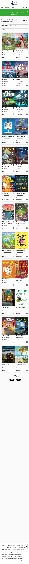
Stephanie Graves (20, 337)
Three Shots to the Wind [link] (21, 364)
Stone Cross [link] (19, 108)
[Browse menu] (26, 8)
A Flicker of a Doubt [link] (7, 250)
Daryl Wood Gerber (21, 223)
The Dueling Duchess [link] (21, 51)
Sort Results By (4, 25)
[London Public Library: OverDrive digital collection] (14, 3)
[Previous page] (10, 376)
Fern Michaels (6, 195)
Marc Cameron (6, 81)
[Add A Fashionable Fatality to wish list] (13, 342)
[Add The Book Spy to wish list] (13, 314)
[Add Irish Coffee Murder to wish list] (27, 314)
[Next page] (20, 376)
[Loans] (23, 8)
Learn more (14, 14)
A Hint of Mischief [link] (20, 221)
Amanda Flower (7, 52)
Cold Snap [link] (4, 79)
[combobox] (11, 7)
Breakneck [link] (18, 79)
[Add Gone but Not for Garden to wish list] (27, 285)
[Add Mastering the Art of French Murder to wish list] (13, 143)
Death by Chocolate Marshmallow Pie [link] (21, 136)
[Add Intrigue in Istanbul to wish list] (13, 228)
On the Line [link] (5, 193)
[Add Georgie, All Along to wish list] (27, 257)
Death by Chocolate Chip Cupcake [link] (21, 165)
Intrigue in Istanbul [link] (6, 221)
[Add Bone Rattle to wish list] (13, 114)
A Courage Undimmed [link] (21, 335)
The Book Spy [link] (5, 307)
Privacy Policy (15, 547)
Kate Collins (19, 280)
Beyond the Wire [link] (6, 364)
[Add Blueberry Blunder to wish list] (13, 57)
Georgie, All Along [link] (20, 250)
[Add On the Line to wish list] (13, 200)
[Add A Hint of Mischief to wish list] (27, 228)
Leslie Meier (19, 309)
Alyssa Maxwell (7, 337)
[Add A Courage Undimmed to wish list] (27, 342)
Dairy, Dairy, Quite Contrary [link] (7, 278)
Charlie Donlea (20, 195)
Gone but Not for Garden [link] (21, 278)
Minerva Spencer (20, 52)
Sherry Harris (19, 366)
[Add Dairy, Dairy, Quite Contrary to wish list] (13, 285)
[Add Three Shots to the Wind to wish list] (27, 371)
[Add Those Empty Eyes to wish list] (27, 200)
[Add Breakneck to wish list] (27, 86)
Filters (3, 29)
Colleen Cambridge (7, 138)
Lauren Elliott (6, 166)
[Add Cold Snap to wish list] (13, 86)
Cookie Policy (18, 560)
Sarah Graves (20, 138)
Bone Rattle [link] (5, 108)
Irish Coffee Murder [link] (20, 307)
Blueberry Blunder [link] (6, 51)
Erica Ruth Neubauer (8, 223)
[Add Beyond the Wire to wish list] (13, 371)
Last (18, 379)
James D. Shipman (7, 366)
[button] (24, 21)
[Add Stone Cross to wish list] (27, 114)
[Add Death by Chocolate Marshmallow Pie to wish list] (27, 143)
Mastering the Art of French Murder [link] (7, 136)
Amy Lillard (6, 280)
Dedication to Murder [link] (7, 165)
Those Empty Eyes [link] (20, 193)
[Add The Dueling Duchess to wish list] (27, 57)
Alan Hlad (5, 309)
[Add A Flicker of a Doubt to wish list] (13, 257)
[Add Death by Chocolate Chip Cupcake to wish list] (27, 171)
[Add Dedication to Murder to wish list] (13, 171)
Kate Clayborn (20, 252)
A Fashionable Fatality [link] (7, 335)
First (12, 379)
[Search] (2, 7)
